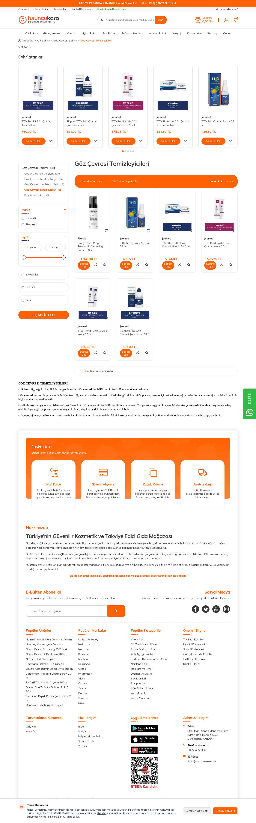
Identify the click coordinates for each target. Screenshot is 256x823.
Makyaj (176, 33)
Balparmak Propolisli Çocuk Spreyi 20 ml (48, 675)
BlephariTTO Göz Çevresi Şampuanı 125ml (82, 123)
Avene (82, 688)
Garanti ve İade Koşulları (198, 654)
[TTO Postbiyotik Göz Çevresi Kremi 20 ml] (128, 89)
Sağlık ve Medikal (132, 33)
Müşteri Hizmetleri (89, 736)
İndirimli (30, 287)
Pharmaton (85, 673)
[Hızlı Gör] (104, 264)
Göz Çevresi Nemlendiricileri (44, 184)
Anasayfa (23, 9)
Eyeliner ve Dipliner (142, 673)
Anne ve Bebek (157, 33)
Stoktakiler (31, 274)
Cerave (82, 683)
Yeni (28, 300)
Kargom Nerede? (228, 9)
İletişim (82, 731)
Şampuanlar (138, 683)
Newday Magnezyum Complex (44, 644)
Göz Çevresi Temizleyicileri (42, 189)
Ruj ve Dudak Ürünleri (144, 649)
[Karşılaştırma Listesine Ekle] (51, 141)
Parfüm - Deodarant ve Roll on (149, 659)
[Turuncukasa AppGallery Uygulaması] (144, 753)
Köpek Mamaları (140, 698)
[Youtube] (216, 609)
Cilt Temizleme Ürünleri (144, 644)
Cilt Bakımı (31, 33)
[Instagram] (226, 609)
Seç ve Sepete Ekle (127, 181)
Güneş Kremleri (52, 33)
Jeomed (26, 117)
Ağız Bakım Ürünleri (142, 688)
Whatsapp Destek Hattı (113, 9)
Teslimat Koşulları (193, 639)
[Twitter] (206, 609)
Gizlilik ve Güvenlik (194, 659)
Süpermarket (194, 33)
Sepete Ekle (33, 141)
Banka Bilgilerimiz (81, 9)
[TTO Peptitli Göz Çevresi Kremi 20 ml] (38, 89)
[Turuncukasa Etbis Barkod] (144, 787)
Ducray (82, 693)
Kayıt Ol (30, 731)
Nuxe (81, 703)
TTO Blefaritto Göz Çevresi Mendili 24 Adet (172, 123)
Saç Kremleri (138, 678)
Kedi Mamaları (139, 693)
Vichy (81, 678)
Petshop (212, 33)
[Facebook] (195, 609)
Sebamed (84, 664)
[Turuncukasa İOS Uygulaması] (144, 742)
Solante (83, 698)
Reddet (101, 813)
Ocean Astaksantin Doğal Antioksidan (49, 668)
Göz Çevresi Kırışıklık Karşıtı (43, 179)
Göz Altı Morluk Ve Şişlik (42, 173)
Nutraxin (83, 649)
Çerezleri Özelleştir (197, 810)
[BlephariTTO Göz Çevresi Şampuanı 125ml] (83, 89)
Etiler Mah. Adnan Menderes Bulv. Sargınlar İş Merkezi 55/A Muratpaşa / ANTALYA (207, 734)
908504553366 (197, 750)
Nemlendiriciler (139, 664)
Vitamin (71, 33)
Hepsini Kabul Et (225, 810)
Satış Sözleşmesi (193, 649)
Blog (81, 726)
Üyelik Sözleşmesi (194, 644)
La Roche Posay (88, 639)
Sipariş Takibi (86, 741)
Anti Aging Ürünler (142, 654)
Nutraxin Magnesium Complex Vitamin (49, 639)
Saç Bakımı (109, 33)
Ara (160, 19)
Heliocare (84, 644)
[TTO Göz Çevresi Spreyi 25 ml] (218, 89)
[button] (123, 151)
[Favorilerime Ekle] (106, 231)
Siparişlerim (41, 9)
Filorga (31, 224)
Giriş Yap (31, 726)
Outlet (227, 33)
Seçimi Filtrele (44, 315)
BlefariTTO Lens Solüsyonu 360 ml (46, 682)
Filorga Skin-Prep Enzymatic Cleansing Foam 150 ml (90, 246)
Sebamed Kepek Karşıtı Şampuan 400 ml (48, 698)
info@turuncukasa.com (202, 761)
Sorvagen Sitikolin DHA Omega (45, 664)
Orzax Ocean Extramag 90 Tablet (46, 649)
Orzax (82, 668)
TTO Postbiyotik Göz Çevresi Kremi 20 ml (124, 123)
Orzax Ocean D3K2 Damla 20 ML (46, 654)
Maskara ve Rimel (141, 668)
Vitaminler (137, 639)
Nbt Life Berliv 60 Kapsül (40, 659)
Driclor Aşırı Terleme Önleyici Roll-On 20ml (48, 689)
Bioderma (84, 654)
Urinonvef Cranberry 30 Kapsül (44, 705)
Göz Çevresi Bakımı (65, 40)
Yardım (82, 746)
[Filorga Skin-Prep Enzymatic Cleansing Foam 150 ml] (93, 212)
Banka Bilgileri (192, 664)
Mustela (83, 659)
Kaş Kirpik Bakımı (36, 195)
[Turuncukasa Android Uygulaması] (144, 731)
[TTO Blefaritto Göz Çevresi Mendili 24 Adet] (173, 89)
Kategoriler (60, 9)
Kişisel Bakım (89, 33)
